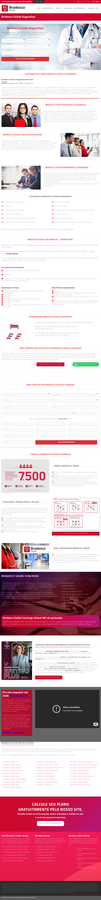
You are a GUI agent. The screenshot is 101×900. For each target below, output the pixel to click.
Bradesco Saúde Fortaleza (13, 787)
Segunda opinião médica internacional (75, 597)
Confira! (42, 260)
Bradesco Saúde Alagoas (12, 765)
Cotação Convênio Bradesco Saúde (16, 858)
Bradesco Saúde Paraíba (46, 776)
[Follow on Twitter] (96, 1)
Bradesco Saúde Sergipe (79, 782)
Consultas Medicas (69, 600)
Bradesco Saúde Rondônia (80, 770)
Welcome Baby (67, 586)
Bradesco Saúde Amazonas (13, 770)
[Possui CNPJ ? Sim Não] (37, 41)
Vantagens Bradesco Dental (47, 858)
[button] (86, 364)
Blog (97, 8)
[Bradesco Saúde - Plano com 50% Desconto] (13, 8)
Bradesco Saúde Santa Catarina (82, 776)
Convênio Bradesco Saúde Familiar (16, 849)
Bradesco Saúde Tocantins (80, 785)
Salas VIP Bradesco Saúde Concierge (75, 594)
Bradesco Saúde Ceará (12, 776)
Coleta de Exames (68, 589)
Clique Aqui (68, 229)
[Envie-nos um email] (98, 1)
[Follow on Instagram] (94, 1)
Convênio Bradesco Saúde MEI (14, 855)
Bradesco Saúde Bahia (12, 773)
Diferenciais (68, 8)
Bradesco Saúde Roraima (80, 773)
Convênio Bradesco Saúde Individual (16, 846)
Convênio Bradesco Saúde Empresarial (17, 852)
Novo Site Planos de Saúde (13, 861)
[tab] (4, 83)
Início (38, 8)
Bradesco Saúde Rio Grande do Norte (84, 765)
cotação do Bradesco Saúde (20, 755)
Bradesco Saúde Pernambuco (47, 782)
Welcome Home (68, 583)
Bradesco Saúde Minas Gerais (47, 770)
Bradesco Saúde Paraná (45, 779)
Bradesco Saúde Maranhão (46, 762)
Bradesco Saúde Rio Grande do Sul (83, 768)
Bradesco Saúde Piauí (45, 785)
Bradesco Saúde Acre (11, 762)
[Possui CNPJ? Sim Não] (74, 395)
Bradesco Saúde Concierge (18, 596)
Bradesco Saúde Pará (45, 773)
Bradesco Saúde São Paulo (80, 779)
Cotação (91, 8)
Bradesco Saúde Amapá (12, 768)
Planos (58, 8)
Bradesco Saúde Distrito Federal (15, 779)
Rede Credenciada (79, 8)
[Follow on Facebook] (92, 1)
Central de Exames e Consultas (73, 603)
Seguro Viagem (67, 606)
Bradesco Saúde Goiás (12, 785)
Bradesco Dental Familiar (46, 849)
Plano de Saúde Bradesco (12, 749)
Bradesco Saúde (47, 8)
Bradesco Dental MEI (44, 855)
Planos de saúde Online (45, 861)
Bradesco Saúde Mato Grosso (47, 765)
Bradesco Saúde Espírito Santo (15, 782)
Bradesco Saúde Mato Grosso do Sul (50, 768)
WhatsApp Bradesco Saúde (87, 868)
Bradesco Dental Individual (46, 846)
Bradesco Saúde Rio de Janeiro (82, 762)
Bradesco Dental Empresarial (47, 852)
